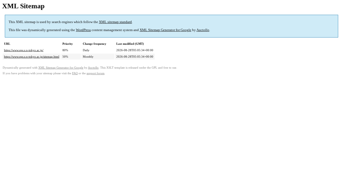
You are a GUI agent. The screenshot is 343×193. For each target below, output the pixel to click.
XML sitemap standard (115, 22)
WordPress (83, 30)
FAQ (75, 73)
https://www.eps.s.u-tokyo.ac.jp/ (23, 50)
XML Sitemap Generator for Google (165, 30)
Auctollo (202, 30)
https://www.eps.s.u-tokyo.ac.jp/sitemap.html (31, 56)
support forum (96, 73)
